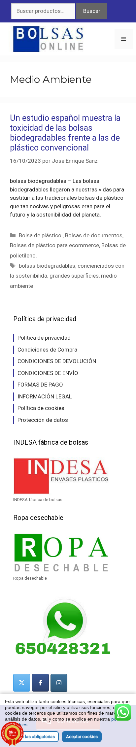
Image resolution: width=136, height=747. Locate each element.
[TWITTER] (21, 683)
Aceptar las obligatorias (32, 736)
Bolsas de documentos (93, 235)
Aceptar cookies (82, 736)
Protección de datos (42, 420)
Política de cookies (40, 408)
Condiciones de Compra (47, 349)
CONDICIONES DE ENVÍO (47, 373)
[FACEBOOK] (40, 683)
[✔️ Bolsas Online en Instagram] (59, 683)
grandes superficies (74, 275)
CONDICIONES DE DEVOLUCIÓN (56, 361)
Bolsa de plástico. (41, 235)
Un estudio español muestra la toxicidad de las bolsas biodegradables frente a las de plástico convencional (65, 133)
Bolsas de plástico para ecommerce (54, 245)
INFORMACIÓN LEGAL (44, 396)
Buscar (91, 11)
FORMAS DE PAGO (40, 384)
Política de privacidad (44, 337)
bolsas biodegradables (47, 265)
